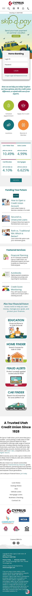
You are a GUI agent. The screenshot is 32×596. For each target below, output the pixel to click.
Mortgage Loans (16, 495)
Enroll (25, 76)
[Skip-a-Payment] (16, 36)
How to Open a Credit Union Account (18, 203)
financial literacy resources (16, 465)
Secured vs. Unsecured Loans (19, 218)
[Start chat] (27, 591)
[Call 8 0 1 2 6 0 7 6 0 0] (28, 8)
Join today (23, 473)
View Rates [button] (16, 180)
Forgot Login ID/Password (13, 76)
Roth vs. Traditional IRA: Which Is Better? (20, 233)
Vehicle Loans (16, 492)
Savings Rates (16, 486)
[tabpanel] (16, 36)
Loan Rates (16, 483)
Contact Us (16, 500)
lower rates (10, 451)
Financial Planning (19, 255)
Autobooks (16, 272)
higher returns (4, 453)
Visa (16, 489)
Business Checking (16, 497)
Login (16, 71)
